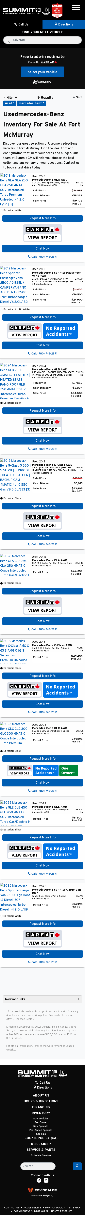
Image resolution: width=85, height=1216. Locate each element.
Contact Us (12, 1207)
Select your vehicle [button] (42, 72)
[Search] (77, 1166)
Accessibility (33, 1207)
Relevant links (15, 999)
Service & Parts (41, 1149)
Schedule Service (41, 1155)
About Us (41, 1095)
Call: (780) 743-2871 (44, 257)
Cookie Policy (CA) (41, 1138)
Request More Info (42, 218)
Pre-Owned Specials (40, 1130)
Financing (41, 1107)
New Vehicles (40, 1118)
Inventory (41, 1113)
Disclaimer (41, 1144)
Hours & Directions (41, 1101)
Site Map (74, 1207)
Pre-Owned (41, 1122)
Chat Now (43, 248)
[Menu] (76, 8)
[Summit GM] (26, 11)
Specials (41, 1134)
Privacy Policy (55, 1207)
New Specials (40, 1126)
